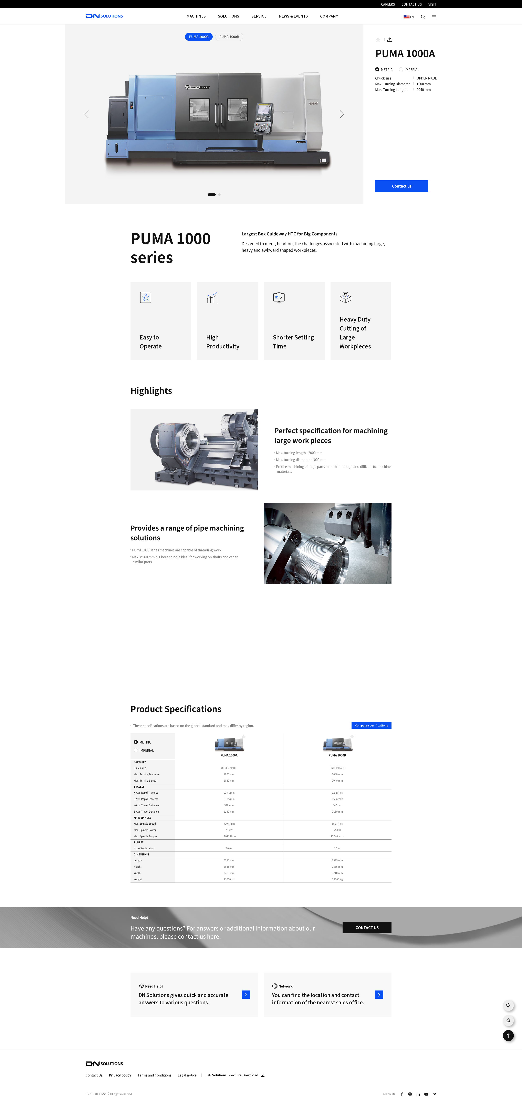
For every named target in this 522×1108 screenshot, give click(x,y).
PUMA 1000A (199, 37)
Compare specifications (371, 725)
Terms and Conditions (154, 1075)
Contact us (401, 186)
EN (407, 16)
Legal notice (187, 1075)
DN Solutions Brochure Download (232, 1075)
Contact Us (94, 1075)
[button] (342, 114)
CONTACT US (367, 927)
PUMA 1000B (229, 37)
